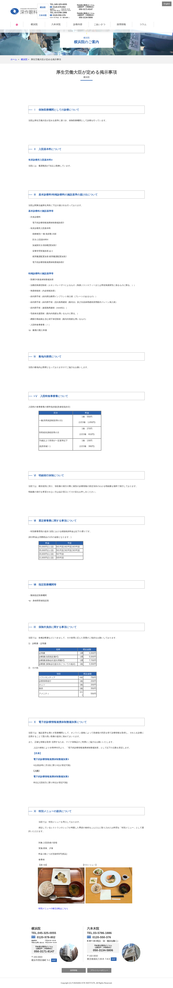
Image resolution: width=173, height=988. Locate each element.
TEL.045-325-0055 (58, 4)
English (167, 4)
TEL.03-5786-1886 (58, 12)
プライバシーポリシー (99, 970)
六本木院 (56, 24)
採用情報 (121, 24)
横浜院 (34, 24)
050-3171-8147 (44, 951)
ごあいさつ (99, 24)
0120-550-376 (59, 15)
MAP (54, 960)
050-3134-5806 (103, 950)
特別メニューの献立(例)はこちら (53, 908)
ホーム (14, 59)
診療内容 (77, 24)
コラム (143, 24)
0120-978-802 (59, 7)
